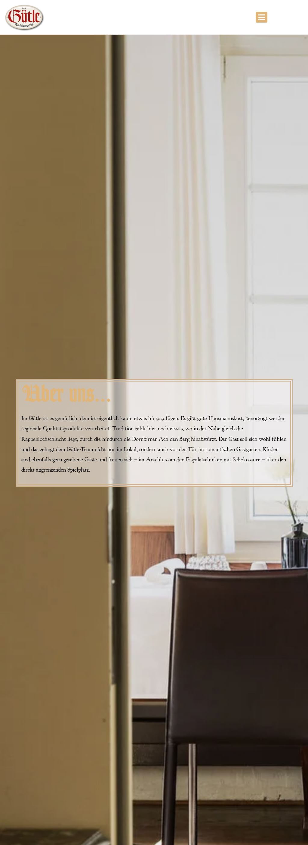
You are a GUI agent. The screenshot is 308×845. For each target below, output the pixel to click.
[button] (261, 17)
